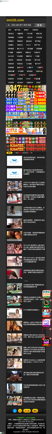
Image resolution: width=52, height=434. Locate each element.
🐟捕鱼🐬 (30, 67)
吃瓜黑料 (20, 56)
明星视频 (11, 37)
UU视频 (10, 52)
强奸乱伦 (11, 33)
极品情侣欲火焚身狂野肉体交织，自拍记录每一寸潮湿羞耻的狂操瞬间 (34, 172)
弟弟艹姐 (37, 45)
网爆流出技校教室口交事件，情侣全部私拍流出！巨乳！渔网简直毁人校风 (34, 299)
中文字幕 (29, 33)
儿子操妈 (29, 63)
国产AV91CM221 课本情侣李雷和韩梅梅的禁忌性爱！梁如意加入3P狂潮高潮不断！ (34, 260)
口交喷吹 (20, 37)
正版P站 (10, 60)
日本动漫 (39, 37)
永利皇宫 (20, 79)
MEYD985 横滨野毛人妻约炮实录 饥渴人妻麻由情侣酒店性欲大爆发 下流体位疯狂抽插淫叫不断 (34, 247)
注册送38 (37, 52)
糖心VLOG (20, 48)
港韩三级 (39, 33)
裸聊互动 (29, 56)
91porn (28, 45)
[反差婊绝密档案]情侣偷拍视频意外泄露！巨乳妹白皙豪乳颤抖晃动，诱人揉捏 (34, 197)
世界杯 (38, 82)
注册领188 (30, 82)
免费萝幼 (19, 52)
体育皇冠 (29, 71)
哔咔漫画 (11, 48)
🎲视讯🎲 (11, 71)
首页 (9, 30)
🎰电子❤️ (20, 67)
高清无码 (11, 63)
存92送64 (20, 82)
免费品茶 (19, 60)
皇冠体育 (11, 79)
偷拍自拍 (29, 41)
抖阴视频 (39, 48)
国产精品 (38, 41)
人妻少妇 (29, 37)
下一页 (27, 411)
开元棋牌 (20, 71)
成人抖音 (11, 56)
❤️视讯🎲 (37, 79)
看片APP (38, 63)
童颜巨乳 (20, 33)
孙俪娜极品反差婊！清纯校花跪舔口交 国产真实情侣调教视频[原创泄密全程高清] (34, 400)
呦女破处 (28, 60)
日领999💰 (39, 71)
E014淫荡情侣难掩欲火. (31, 310)
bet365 (28, 79)
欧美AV (26, 30)
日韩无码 (35, 30)
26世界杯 (11, 82)
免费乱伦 (28, 52)
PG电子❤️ (22, 75)
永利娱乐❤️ (32, 75)
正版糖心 (11, 45)
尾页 (35, 411)
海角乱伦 (20, 45)
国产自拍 (17, 30)
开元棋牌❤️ (12, 75)
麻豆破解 (30, 48)
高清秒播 (11, 67)
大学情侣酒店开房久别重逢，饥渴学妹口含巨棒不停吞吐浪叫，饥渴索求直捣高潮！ (34, 210)
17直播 (37, 56)
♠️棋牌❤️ (40, 67)
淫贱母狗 (20, 41)
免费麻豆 (11, 41)
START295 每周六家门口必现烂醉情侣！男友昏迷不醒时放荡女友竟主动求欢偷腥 (34, 184)
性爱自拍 (20, 63)
